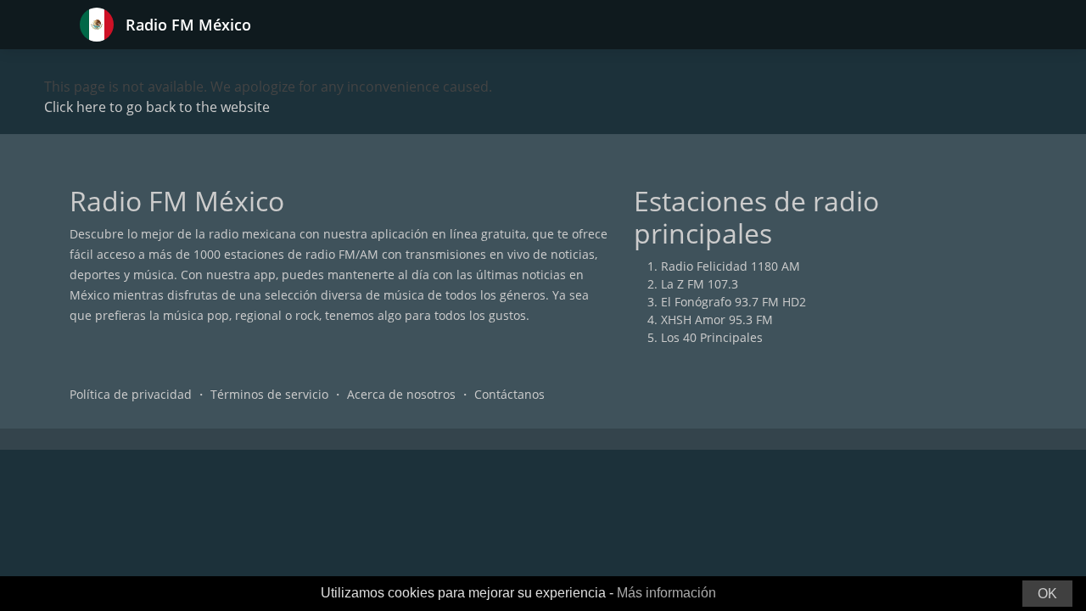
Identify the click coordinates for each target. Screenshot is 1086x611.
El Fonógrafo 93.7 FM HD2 (733, 302)
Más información (666, 593)
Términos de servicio (269, 394)
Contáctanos (509, 394)
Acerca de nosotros (401, 394)
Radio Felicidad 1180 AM (730, 266)
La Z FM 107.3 (699, 284)
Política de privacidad (131, 394)
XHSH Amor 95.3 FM (717, 319)
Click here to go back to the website (157, 107)
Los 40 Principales (712, 337)
